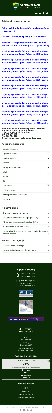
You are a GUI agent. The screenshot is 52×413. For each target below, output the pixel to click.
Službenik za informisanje (13, 245)
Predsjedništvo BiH (26, 397)
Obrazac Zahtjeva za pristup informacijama (24, 36)
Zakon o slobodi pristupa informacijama (19, 250)
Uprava (6, 163)
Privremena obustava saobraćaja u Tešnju (20, 222)
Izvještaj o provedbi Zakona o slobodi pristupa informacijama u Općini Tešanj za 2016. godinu (25, 52)
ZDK (26, 388)
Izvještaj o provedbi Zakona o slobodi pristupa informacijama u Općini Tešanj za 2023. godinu (25, 104)
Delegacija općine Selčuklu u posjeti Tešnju (21, 217)
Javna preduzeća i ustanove (15, 195)
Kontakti (6, 199)
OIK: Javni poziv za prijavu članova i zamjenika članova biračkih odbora (25, 232)
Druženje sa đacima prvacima (15, 213)
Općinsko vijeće (9, 158)
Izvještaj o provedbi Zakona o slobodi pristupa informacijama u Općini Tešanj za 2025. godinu (25, 122)
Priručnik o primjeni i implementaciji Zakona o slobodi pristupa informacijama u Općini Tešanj (25, 44)
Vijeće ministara (26, 394)
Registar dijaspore (10, 149)
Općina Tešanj (18, 407)
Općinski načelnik (10, 154)
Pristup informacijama (12, 167)
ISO (4, 181)
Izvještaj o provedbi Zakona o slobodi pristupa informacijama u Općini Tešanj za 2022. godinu (25, 96)
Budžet (5, 176)
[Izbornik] (4, 13)
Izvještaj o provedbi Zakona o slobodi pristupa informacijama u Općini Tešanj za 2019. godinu (25, 70)
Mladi (5, 172)
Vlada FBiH (26, 391)
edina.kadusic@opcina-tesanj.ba (24, 138)
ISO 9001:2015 (27, 329)
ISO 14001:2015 (27, 332)
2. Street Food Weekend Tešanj (16, 226)
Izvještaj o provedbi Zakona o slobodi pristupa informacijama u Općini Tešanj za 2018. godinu (25, 61)
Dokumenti (7, 185)
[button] (47, 13)
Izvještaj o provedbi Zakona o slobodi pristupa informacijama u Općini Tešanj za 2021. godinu (25, 87)
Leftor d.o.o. (40, 407)
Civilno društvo (9, 190)
